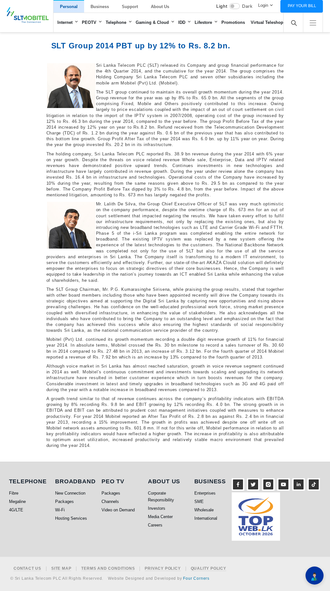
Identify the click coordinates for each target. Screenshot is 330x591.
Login (263, 5)
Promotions (233, 22)
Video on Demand (118, 509)
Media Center (160, 516)
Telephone (116, 22)
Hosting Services (71, 518)
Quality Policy (208, 568)
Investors (156, 508)
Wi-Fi (60, 509)
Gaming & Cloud (152, 22)
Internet (65, 22)
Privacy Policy (162, 568)
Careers (155, 525)
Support (130, 6)
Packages (64, 501)
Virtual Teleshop (267, 22)
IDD (181, 22)
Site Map (61, 568)
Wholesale (204, 509)
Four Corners (196, 578)
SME (199, 501)
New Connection (70, 493)
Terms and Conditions (108, 568)
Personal (69, 6)
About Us (160, 6)
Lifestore (203, 22)
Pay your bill (302, 6)
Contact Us (27, 568)
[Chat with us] (315, 575)
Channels (110, 501)
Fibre (13, 493)
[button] (313, 22)
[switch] (234, 6)
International (205, 518)
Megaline (17, 501)
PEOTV (89, 22)
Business (100, 6)
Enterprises (205, 493)
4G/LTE (16, 509)
